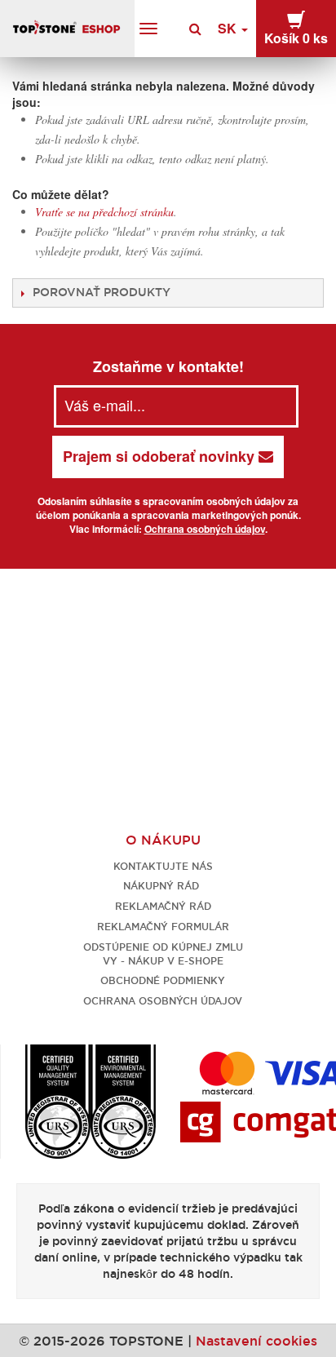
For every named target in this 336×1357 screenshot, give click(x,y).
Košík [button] (296, 38)
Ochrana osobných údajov (204, 528)
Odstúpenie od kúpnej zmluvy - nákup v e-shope (163, 954)
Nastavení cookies (256, 1341)
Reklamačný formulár (163, 926)
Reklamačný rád (163, 906)
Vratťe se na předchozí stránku (104, 212)
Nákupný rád (162, 886)
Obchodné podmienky (162, 980)
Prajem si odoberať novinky (161, 456)
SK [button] (229, 28)
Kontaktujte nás (163, 866)
